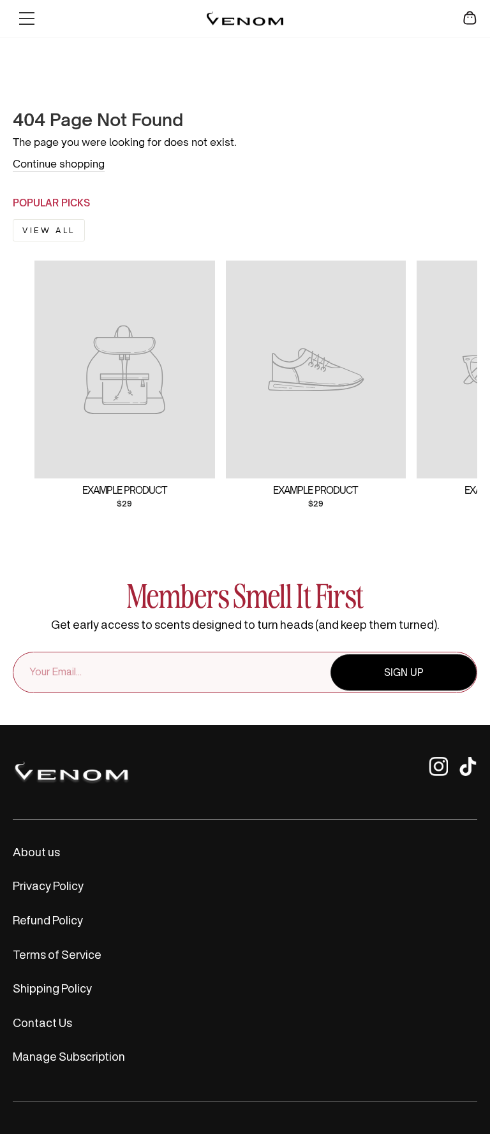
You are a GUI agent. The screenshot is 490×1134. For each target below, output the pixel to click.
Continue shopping (59, 163)
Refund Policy (48, 920)
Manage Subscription (69, 1056)
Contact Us (42, 1022)
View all (48, 230)
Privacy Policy (48, 885)
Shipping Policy (52, 988)
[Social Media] (438, 772)
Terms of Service (57, 954)
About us (36, 852)
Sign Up (404, 672)
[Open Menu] (27, 18)
